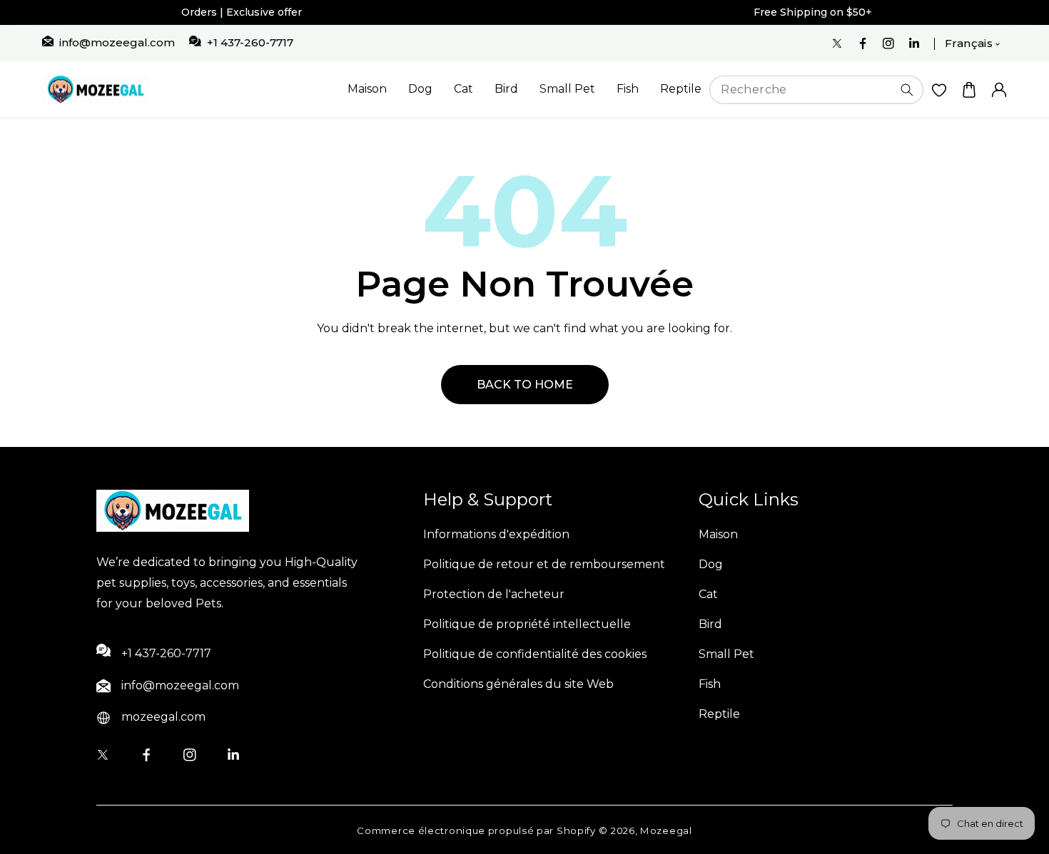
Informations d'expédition (496, 534)
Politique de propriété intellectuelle (527, 624)
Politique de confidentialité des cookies (535, 654)
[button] (969, 89)
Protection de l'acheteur (493, 594)
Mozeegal (666, 830)
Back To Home (525, 384)
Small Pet (567, 89)
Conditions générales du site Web (518, 684)
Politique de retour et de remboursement (544, 564)
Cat (463, 89)
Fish (628, 89)
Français (969, 43)
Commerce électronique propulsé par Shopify (476, 830)
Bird (506, 89)
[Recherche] (907, 89)
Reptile (680, 89)
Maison (367, 89)
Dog (420, 89)
